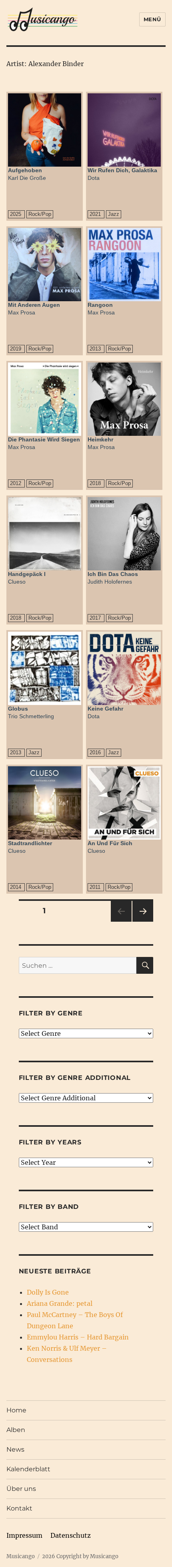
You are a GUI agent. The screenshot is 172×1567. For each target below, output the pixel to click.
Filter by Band (49, 1206)
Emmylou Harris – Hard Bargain (78, 1337)
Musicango (20, 1556)
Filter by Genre (51, 1013)
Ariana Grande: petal (59, 1303)
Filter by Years (50, 1142)
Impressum (24, 1535)
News (15, 1449)
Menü (152, 19)
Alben (15, 1430)
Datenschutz (70, 1535)
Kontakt (19, 1508)
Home (16, 1410)
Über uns (21, 1488)
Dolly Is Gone (48, 1292)
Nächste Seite (142, 921)
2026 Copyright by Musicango (80, 1556)
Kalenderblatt (28, 1469)
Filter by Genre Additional (75, 1078)
